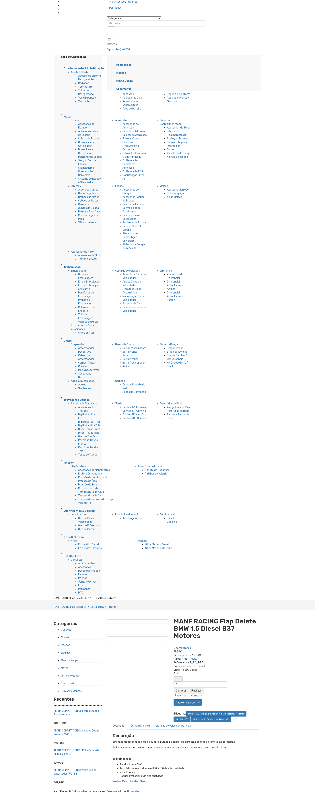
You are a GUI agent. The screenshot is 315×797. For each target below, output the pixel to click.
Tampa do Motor (87, 259)
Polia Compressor (177, 135)
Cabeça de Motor (88, 200)
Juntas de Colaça (88, 208)
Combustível (167, 514)
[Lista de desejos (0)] (107, 53)
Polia (81, 218)
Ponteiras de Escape (90, 156)
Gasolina (172, 521)
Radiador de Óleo (132, 97)
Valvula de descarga (178, 153)
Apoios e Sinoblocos (82, 381)
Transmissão (68, 683)
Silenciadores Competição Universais (86, 171)
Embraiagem (78, 270)
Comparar (197, 695)
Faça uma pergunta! (188, 702)
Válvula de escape (177, 156)
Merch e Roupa (69, 660)
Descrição (118, 725)
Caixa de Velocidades (127, 270)
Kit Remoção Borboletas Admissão (130, 164)
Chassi (65, 637)
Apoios (82, 384)
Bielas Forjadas (87, 193)
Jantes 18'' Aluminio (134, 410)
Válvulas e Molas (87, 222)
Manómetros (78, 466)
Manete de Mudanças (157, 470)
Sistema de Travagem (84, 403)
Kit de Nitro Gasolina (90, 548)
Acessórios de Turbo (178, 127)
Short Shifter (86, 332)
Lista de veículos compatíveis (173, 725)
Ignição (164, 186)
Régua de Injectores (178, 94)
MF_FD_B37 (182, 719)
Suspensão (77, 344)
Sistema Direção (169, 344)
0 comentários (182, 648)
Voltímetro (84, 502)
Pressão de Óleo (87, 481)
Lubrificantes (78, 514)
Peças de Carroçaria (134, 391)
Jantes (119, 403)
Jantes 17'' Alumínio (134, 407)
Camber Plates (87, 362)
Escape (75, 120)
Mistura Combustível (90, 473)
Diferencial (166, 270)
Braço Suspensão (177, 351)
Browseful (133, 791)
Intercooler (173, 131)
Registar (133, 1)
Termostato (85, 86)
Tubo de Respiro (131, 108)
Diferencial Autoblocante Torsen (175, 296)
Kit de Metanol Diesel (157, 544)
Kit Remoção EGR (132, 171)
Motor (64, 668)
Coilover (83, 366)
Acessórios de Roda (171, 403)
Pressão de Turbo (88, 484)
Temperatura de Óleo (90, 495)
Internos (76, 186)
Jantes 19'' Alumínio (134, 414)
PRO (80, 592)
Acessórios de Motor (83, 251)
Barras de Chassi (125, 344)
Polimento (84, 589)
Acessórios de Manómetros (94, 470)
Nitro (74, 540)
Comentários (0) (140, 725)
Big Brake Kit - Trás (89, 421)
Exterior (83, 574)
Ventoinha (84, 101)
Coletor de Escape (89, 138)
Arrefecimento (80, 72)
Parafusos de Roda (178, 410)
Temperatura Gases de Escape (96, 499)
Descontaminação (89, 570)
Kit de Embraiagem (89, 281)
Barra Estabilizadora (134, 348)
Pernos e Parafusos (89, 211)
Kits (80, 585)
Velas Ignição (174, 197)
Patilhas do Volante (156, 473)
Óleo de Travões (87, 436)
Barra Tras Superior (133, 362)
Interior (82, 578)
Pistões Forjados (88, 215)
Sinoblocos (84, 388)
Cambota (83, 204)
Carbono (120, 381)
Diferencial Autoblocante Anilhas (175, 285)
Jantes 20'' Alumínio (134, 418)
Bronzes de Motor (88, 197)
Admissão (121, 120)
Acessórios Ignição (178, 189)
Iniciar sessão (117, 1)
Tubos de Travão (88, 454)
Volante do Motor (88, 321)
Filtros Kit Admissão (134, 153)
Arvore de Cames (88, 189)
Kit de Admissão (131, 156)
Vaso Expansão (87, 97)
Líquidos (66, 652)
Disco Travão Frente (90, 429)
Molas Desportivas (89, 370)
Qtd (176, 673)
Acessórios (84, 567)
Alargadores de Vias (178, 407)
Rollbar (126, 366)
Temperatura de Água (91, 491)
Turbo (170, 149)
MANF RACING (190, 658)
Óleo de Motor (86, 529)
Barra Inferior (130, 359)
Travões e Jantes (71, 691)
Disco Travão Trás (88, 432)
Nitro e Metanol (70, 675)
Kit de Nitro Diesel (88, 544)
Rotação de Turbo (88, 488)
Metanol (142, 540)
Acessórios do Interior (150, 466)
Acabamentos (86, 563)
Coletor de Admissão (134, 135)
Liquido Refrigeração (127, 514)
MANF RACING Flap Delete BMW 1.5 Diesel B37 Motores (85, 606)
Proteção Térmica (177, 138)
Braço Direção (175, 348)
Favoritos (180, 695)
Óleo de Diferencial (89, 525)
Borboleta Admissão (134, 131)
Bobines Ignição (176, 193)
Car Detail (76, 559)
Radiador (83, 83)
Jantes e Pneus (87, 581)
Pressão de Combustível (92, 477)
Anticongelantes (132, 518)
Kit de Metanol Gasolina (158, 548)
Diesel (170, 518)
